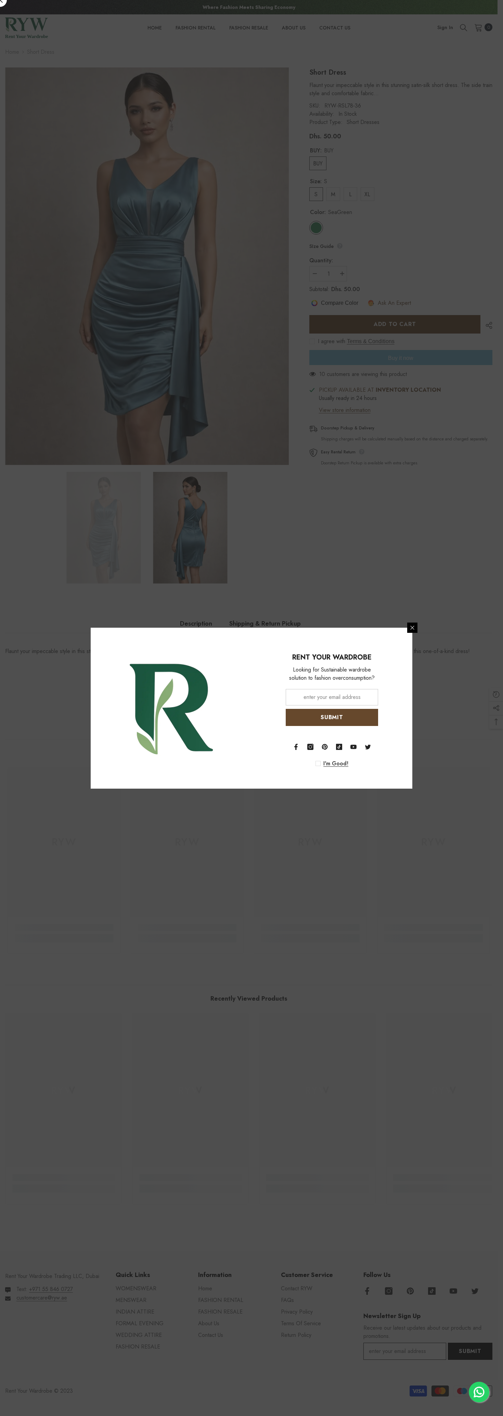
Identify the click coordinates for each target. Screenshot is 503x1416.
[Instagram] (310, 747)
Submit (332, 717)
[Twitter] (368, 747)
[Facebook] (296, 747)
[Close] (412, 628)
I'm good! (335, 763)
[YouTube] (353, 747)
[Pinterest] (325, 747)
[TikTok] (339, 747)
